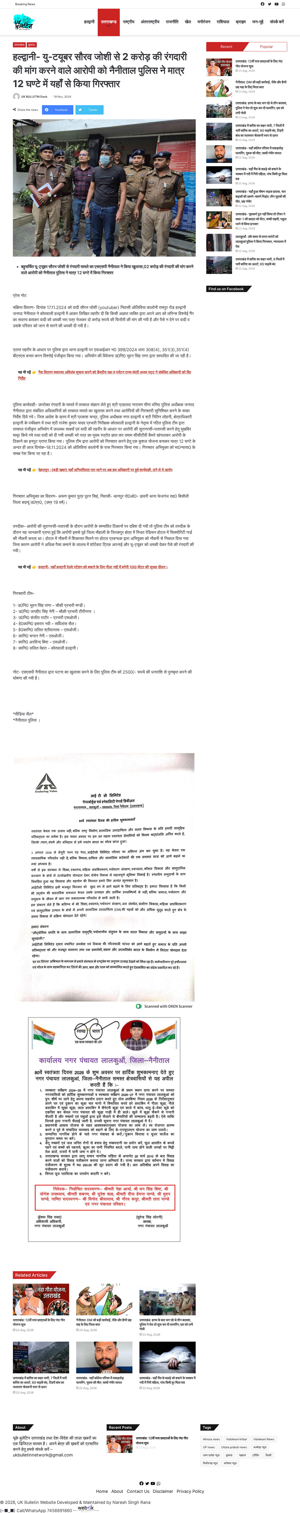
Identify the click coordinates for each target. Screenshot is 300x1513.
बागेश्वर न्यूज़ (230, 1463)
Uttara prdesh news (234, 1447)
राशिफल (223, 21)
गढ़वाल (242, 1455)
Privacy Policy (190, 1491)
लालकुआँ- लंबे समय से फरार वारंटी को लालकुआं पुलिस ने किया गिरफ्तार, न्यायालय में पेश (261, 241)
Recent (226, 46)
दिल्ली (268, 1455)
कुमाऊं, (31, 44)
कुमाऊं (229, 1455)
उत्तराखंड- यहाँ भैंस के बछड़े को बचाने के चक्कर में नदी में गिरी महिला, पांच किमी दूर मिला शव (261, 174)
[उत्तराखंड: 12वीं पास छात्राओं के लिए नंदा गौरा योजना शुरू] (41, 1299)
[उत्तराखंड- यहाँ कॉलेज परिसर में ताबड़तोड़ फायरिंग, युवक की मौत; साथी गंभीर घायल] (104, 1357)
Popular (266, 46)
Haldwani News (264, 1439)
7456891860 (59, 1510)
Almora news (211, 1439)
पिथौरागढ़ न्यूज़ (210, 1463)
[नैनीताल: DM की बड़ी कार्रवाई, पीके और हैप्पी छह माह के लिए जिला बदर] (104, 1299)
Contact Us (138, 1491)
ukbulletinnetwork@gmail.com (43, 1454)
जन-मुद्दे (257, 21)
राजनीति (172, 21)
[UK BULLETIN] (24, 21)
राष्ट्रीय (128, 21)
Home (102, 1491)
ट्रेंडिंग (255, 1455)
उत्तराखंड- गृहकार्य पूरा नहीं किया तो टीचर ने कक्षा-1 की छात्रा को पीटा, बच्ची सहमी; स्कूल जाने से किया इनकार (261, 219)
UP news (209, 1447)
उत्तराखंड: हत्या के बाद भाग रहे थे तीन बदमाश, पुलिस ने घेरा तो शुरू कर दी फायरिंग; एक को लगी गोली (166, 1324)
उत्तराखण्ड (108, 21)
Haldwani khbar (236, 1439)
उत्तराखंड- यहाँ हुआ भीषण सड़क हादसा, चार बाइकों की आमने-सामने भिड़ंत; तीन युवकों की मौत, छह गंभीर (261, 196)
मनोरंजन (204, 21)
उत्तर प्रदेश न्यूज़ (211, 1455)
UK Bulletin (28, 1502)
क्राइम (241, 21)
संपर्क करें (277, 21)
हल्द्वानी (89, 21)
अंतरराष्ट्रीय (150, 21)
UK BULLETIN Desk (34, 96)
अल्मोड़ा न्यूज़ (259, 1447)
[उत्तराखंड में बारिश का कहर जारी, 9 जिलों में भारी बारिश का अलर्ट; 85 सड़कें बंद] (219, 265)
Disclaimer (163, 1491)
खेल (188, 21)
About (117, 1491)
